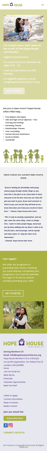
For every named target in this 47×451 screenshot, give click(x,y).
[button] (43, 5)
